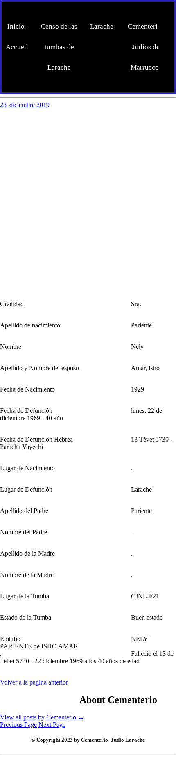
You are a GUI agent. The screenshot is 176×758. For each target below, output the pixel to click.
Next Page (51, 724)
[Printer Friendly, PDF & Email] (39, 698)
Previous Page (18, 724)
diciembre (22, 104)
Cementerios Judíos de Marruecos (146, 47)
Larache (101, 26)
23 (4, 104)
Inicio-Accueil (17, 37)
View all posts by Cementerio (42, 717)
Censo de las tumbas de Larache (59, 47)
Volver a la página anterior (34, 682)
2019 (43, 104)
